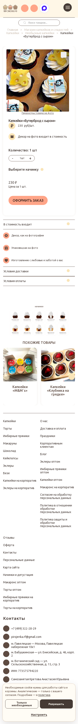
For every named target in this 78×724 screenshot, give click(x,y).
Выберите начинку (23, 169)
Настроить (39, 714)
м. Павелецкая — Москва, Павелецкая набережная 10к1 (37, 645)
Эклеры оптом (50, 461)
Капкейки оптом (51, 479)
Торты (7, 428)
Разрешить (56, 704)
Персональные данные (19, 560)
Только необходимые (22, 704)
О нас (44, 421)
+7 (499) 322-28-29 (23, 628)
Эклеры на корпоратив (18, 488)
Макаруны (10, 443)
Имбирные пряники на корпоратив (18, 598)
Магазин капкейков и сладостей (46, 29)
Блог (43, 454)
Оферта (8, 545)
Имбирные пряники (16, 436)
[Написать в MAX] (44, 8)
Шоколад (9, 450)
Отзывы (8, 537)
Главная (12, 29)
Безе (6, 473)
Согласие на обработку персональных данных (56, 496)
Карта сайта (11, 567)
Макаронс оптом (14, 582)
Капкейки (12, 33)
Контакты (9, 552)
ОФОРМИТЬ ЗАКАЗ (28, 200)
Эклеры (8, 465)
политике (44, 694)
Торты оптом (12, 589)
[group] (20, 376)
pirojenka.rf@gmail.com (26, 636)
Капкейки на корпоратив (19, 480)
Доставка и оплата (53, 428)
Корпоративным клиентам (51, 445)
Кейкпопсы (10, 458)
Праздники (47, 436)
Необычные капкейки (39, 33)
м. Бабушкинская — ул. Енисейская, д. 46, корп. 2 (42, 654)
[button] (6, 376)
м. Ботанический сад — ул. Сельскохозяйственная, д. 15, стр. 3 (35, 662)
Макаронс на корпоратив (57, 487)
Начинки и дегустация (18, 574)
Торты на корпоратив (17, 608)
